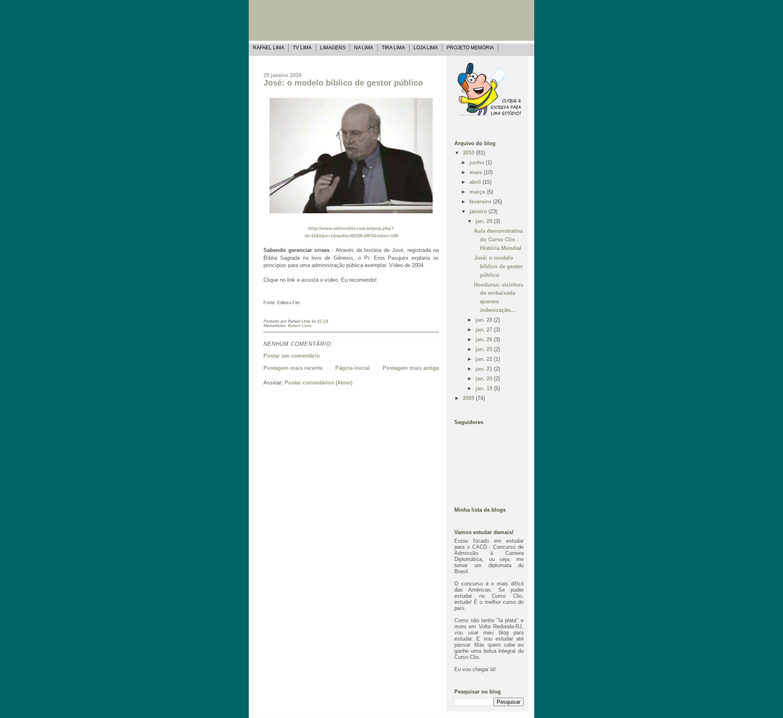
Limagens (332, 47)
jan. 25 (485, 349)
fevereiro (481, 202)
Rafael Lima (268, 47)
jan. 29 (485, 221)
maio (476, 172)
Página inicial (352, 368)
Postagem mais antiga (411, 368)
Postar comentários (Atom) (318, 383)
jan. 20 (485, 379)
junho (477, 162)
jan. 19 (485, 388)
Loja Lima (426, 47)
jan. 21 (485, 369)
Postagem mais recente (293, 368)
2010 (469, 153)
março (478, 192)
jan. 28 (485, 320)
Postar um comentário (291, 356)
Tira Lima (393, 47)
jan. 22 (485, 359)
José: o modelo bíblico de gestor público (343, 82)
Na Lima (363, 47)
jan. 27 (485, 330)
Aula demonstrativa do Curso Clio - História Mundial (498, 239)
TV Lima (302, 47)
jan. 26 (485, 339)
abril (475, 182)
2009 (469, 398)
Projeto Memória (470, 47)
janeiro (479, 211)
